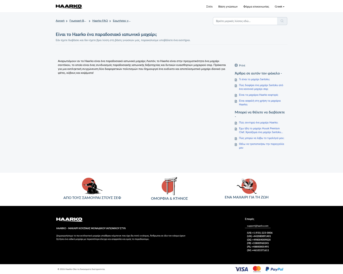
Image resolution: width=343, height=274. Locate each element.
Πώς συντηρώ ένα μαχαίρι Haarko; (258, 122)
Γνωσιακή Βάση (79, 20)
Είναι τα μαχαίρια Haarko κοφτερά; (258, 95)
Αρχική (60, 20)
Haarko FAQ (100, 20)
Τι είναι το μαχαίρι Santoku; (254, 79)
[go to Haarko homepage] (69, 6)
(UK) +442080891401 (259, 236)
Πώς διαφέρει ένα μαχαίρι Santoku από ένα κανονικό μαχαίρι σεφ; (261, 87)
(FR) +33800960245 (258, 243)
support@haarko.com (258, 226)
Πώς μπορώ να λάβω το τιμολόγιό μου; (261, 138)
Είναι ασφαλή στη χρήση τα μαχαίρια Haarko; (260, 103)
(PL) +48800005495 (258, 247)
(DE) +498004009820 (259, 240)
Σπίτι (209, 6)
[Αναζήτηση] (282, 21)
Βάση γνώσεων (228, 6)
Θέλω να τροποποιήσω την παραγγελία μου (261, 146)
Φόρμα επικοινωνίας (256, 6)
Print (242, 65)
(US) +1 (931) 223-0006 (260, 233)
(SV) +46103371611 (258, 250)
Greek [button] (278, 6)
